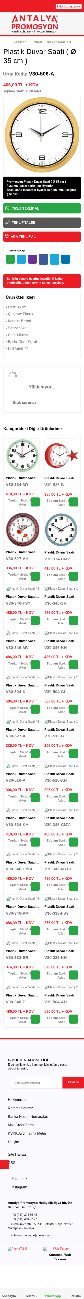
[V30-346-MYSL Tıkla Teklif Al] (73, 886)
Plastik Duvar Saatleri (52, 42)
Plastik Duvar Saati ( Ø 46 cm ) (30, 685)
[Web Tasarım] (59, 1250)
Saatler (20, 42)
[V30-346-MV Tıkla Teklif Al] (35, 664)
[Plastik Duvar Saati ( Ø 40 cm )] (23, 589)
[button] (75, 25)
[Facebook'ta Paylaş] (43, 259)
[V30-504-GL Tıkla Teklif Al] (73, 709)
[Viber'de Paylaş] (32, 259)
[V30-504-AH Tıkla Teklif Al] (73, 1019)
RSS (11, 1163)
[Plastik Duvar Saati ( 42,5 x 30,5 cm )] (61, 455)
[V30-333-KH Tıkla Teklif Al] (73, 975)
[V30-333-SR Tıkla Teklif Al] (35, 975)
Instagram (19, 1187)
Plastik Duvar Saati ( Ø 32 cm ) (30, 552)
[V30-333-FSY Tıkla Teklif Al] (73, 930)
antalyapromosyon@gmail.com (31, 1235)
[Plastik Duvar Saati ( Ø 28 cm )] (61, 722)
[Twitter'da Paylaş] (54, 259)
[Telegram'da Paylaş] (21, 259)
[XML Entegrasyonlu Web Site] (24, 1250)
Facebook (19, 1179)
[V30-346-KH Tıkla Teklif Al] (73, 664)
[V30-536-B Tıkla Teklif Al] (73, 501)
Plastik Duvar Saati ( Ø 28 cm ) (30, 774)
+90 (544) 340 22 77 (24, 1219)
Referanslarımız (20, 1108)
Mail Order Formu (22, 1125)
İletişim (13, 1142)
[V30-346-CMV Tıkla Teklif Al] (73, 842)
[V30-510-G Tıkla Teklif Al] (73, 753)
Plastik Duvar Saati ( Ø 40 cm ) (30, 597)
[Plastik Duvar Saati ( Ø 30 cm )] (61, 899)
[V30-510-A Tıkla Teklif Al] (35, 797)
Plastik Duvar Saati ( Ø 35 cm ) (30, 478)
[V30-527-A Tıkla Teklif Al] (35, 753)
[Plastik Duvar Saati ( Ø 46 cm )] (23, 677)
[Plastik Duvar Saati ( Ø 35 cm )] (23, 455)
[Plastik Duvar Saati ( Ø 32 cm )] (23, 530)
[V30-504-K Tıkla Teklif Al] (35, 709)
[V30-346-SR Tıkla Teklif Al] (73, 620)
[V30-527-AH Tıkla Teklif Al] (35, 576)
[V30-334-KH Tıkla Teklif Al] (35, 842)
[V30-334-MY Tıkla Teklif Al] (35, 501)
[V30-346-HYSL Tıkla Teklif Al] (35, 886)
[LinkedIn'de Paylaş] (65, 259)
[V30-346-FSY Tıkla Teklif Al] (35, 620)
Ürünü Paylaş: (16, 250)
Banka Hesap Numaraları (28, 1117)
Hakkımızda (17, 1100)
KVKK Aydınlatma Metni (27, 1133)
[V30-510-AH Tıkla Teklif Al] (73, 797)
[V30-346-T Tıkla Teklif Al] (35, 1019)
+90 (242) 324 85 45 (24, 1214)
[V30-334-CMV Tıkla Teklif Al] (73, 576)
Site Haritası (17, 1154)
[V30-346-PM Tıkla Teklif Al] (35, 930)
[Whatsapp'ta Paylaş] (10, 259)
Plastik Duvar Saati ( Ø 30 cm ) (30, 951)
